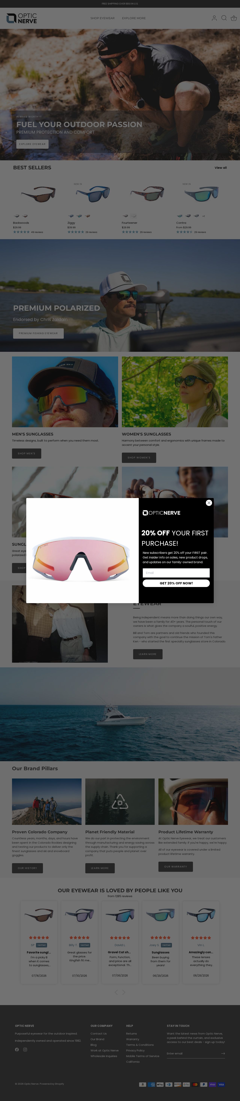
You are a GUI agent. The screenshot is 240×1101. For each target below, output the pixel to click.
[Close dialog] (209, 503)
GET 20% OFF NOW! (176, 583)
